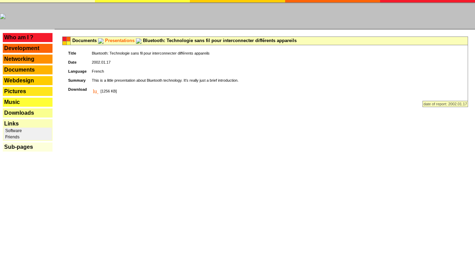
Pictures (15, 91)
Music (12, 102)
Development (21, 48)
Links (11, 124)
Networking (19, 59)
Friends (11, 137)
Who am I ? (18, 37)
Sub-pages (18, 147)
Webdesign (19, 80)
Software (13, 130)
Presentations (120, 40)
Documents (19, 70)
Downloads (19, 113)
